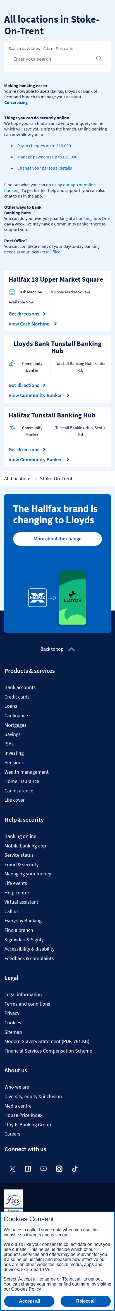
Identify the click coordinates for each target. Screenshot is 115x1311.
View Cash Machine (30, 324)
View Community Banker (36, 395)
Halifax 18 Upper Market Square (56, 279)
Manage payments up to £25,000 (47, 157)
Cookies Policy (26, 1289)
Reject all (85, 1301)
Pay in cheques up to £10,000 (44, 145)
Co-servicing (16, 102)
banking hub (88, 218)
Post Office (50, 252)
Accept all (29, 1301)
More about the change (57, 539)
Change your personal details (44, 168)
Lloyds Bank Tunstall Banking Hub (57, 347)
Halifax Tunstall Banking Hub (52, 415)
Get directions (27, 314)
